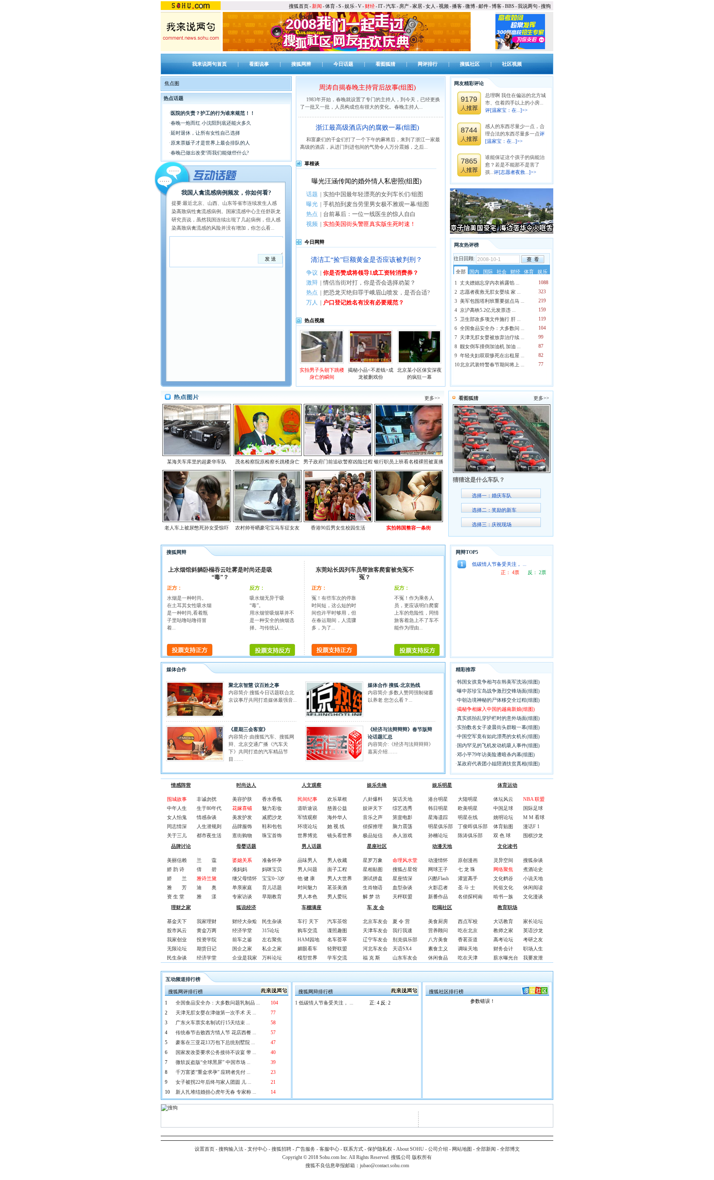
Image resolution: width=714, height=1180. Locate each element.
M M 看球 (534, 817)
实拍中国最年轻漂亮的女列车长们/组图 (373, 194)
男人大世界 (339, 878)
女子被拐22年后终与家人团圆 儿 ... (213, 1082)
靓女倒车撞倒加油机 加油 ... (490, 346)
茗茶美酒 (337, 887)
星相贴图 (373, 869)
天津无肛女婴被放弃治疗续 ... (492, 337)
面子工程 (337, 869)
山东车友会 (405, 958)
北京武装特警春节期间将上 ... (492, 365)
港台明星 (438, 799)
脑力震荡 (402, 826)
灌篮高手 (468, 878)
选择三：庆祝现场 (492, 524)
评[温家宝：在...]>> (506, 110)
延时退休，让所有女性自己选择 (205, 133)
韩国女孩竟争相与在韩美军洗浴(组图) (498, 682)
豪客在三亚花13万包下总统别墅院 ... (215, 1042)
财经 (370, 6)
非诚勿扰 (207, 799)
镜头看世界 (339, 835)
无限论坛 (177, 949)
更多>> (432, 398)
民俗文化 (503, 887)
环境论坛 (307, 826)
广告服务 (305, 1149)
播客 (457, 6)
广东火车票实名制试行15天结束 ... (213, 1023)
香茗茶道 (468, 940)
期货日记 (207, 949)
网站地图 (462, 1149)
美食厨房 (438, 921)
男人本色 (307, 897)
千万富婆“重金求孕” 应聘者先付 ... (213, 1072)
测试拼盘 (373, 878)
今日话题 (343, 64)
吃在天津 (468, 958)
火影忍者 (438, 887)
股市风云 (177, 930)
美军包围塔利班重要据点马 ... (492, 301)
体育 (330, 6)
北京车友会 (375, 921)
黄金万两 (207, 930)
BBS (509, 6)
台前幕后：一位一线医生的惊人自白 (369, 214)
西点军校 (468, 921)
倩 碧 (207, 869)
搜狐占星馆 (405, 869)
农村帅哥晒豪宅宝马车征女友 (267, 528)
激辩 (312, 283)
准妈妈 (239, 869)
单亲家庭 (242, 887)
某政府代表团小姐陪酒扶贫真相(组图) (498, 764)
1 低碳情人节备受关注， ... (324, 1003)
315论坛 (270, 930)
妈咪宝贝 (272, 869)
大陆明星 (468, 799)
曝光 (312, 204)
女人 (431, 6)
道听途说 (307, 808)
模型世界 (307, 958)
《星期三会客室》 (248, 729)
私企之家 (272, 949)
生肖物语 (373, 887)
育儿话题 (272, 887)
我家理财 (207, 921)
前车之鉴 (242, 940)
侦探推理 (373, 826)
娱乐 (350, 6)
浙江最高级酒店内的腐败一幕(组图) (367, 127)
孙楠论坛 (438, 835)
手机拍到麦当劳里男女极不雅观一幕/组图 (376, 204)
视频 (444, 6)
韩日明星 (438, 808)
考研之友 (533, 940)
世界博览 (307, 835)
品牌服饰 (242, 826)
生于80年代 (209, 808)
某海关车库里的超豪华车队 (196, 462)
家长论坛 (533, 921)
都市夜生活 (209, 835)
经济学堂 (207, 958)
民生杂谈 (177, 958)
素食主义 (438, 949)
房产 (404, 6)
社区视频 (512, 64)
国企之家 (242, 949)
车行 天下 (308, 921)
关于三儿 (177, 835)
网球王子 (438, 869)
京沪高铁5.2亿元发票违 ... (488, 310)
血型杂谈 (402, 887)
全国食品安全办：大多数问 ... (492, 328)
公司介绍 (438, 1149)
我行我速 (402, 930)
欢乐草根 (337, 799)
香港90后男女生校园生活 (338, 528)
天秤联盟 (402, 897)
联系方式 (353, 1149)
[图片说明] (532, 259)
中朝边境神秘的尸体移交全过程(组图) (498, 700)
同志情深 (177, 826)
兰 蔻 (207, 860)
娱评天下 (373, 808)
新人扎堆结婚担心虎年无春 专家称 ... (216, 1092)
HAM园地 (308, 940)
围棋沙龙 (533, 835)
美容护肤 (242, 799)
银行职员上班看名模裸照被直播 (408, 462)
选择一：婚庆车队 (492, 496)
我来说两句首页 (209, 64)
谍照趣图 (337, 930)
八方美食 (438, 940)
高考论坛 (503, 940)
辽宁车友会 (375, 940)
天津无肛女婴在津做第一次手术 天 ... (216, 1013)
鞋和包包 (272, 826)
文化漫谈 (533, 897)
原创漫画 (468, 860)
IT (380, 6)
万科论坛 (272, 958)
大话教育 (503, 921)
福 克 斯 (371, 958)
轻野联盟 (337, 949)
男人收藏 (337, 860)
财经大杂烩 (244, 921)
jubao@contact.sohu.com (384, 1165)
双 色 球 (502, 835)
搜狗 (546, 6)
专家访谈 (242, 897)
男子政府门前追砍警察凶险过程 (338, 462)
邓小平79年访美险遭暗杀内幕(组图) (496, 754)
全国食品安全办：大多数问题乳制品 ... (218, 1003)
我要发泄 (533, 958)
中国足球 (503, 808)
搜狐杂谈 (533, 860)
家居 (417, 6)
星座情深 (402, 878)
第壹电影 (402, 817)
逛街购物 (242, 835)
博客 (497, 6)
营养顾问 (438, 930)
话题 (312, 194)
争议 (312, 273)
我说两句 (528, 6)
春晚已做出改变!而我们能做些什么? (210, 153)
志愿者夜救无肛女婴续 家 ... (490, 292)
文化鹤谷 (503, 878)
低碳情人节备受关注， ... (499, 564)
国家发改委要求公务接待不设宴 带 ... (216, 1052)
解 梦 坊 (371, 897)
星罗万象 (373, 860)
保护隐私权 (379, 1149)
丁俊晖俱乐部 (473, 826)
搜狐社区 (470, 64)
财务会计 (503, 949)
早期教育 (272, 897)
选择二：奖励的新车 (494, 510)
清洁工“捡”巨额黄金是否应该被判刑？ (366, 259)
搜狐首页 (299, 6)
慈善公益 (337, 808)
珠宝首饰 (272, 835)
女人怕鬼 (177, 817)
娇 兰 (177, 878)
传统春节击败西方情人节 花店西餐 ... (216, 1032)
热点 (312, 214)
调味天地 (468, 949)
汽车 (391, 6)
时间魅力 (307, 887)
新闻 (317, 6)
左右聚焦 (272, 940)
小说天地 (533, 878)
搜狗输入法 (231, 1149)
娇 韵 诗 (175, 869)
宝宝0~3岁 (273, 878)
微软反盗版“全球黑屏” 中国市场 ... (213, 1062)
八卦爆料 (373, 799)
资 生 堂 (175, 897)
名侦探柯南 (470, 897)
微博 (470, 6)
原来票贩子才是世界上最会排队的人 (210, 143)
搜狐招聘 (281, 1149)
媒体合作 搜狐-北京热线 (394, 685)
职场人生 (533, 949)
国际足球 (533, 808)
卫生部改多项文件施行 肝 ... (490, 319)
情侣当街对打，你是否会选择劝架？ (369, 283)
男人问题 (307, 869)
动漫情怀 (438, 860)
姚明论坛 (503, 817)
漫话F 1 (531, 826)
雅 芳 (177, 887)
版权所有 (422, 1157)
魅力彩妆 (272, 808)
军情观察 (307, 817)
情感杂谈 (207, 817)
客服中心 (329, 1149)
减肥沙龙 (272, 817)
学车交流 (337, 958)
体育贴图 (503, 826)
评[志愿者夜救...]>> (515, 172)
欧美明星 (468, 808)
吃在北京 (468, 930)
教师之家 (503, 930)
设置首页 (204, 1149)
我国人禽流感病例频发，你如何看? (226, 193)
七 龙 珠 (466, 869)
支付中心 (257, 1149)
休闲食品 (438, 958)
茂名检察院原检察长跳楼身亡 (267, 462)
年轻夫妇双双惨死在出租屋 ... (492, 356)
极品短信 (373, 835)
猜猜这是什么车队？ (479, 480)
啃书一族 (503, 897)
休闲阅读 (533, 887)
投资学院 (207, 940)
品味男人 (307, 860)
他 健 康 (306, 878)
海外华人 (337, 817)
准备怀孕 (272, 860)
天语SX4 (402, 949)
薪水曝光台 (505, 958)
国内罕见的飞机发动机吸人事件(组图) (498, 745)
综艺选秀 (402, 808)
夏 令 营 (401, 921)
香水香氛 (272, 799)
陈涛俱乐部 (470, 835)
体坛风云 (503, 799)
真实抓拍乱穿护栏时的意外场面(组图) (498, 718)
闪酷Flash (438, 878)
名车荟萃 (337, 940)
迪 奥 (207, 887)
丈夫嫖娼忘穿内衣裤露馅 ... (489, 283)
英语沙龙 (533, 930)
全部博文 (510, 1149)
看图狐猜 (385, 64)
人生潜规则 (209, 826)
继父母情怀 (244, 878)
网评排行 (428, 64)
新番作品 (438, 897)
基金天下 (177, 921)
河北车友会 (375, 949)
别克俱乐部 (405, 940)
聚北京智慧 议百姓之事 (253, 685)
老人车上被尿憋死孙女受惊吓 (196, 528)
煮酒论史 (533, 869)
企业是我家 (244, 958)
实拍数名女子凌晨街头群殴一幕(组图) (498, 727)
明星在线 (468, 817)
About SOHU (410, 1149)
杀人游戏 (402, 835)
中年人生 (177, 808)
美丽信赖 (177, 860)
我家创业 (177, 940)
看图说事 (259, 64)
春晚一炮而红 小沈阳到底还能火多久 (211, 123)
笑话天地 (402, 799)
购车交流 (307, 930)
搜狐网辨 (301, 64)
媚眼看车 (307, 949)
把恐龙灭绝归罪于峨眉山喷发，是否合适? (376, 293)
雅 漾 (207, 897)
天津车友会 (375, 930)
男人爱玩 (337, 897)
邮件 (483, 6)
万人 (312, 302)
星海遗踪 (438, 817)
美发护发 (242, 817)
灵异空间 (503, 860)
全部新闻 (486, 1149)
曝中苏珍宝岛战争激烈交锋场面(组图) (498, 691)
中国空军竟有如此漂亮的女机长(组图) (498, 736)
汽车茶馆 (337, 921)
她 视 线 (336, 826)
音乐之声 (373, 817)
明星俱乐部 (440, 826)
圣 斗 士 (466, 887)
